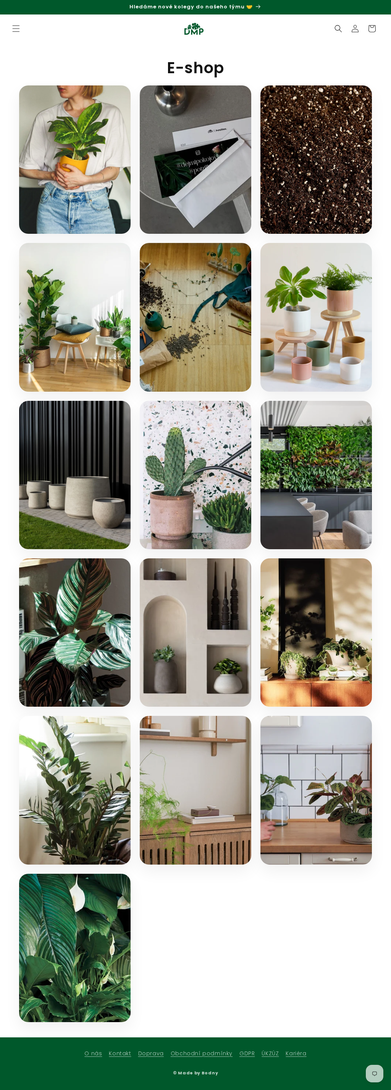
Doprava (151, 1053)
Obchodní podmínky (202, 1053)
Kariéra (296, 1053)
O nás (93, 1053)
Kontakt (120, 1053)
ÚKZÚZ (270, 1053)
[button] (16, 28)
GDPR (247, 1053)
